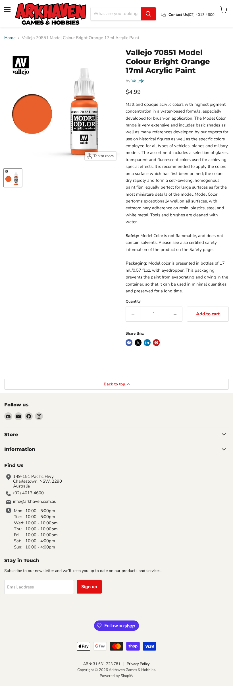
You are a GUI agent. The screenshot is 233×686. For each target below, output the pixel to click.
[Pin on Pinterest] (156, 342)
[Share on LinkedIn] (147, 342)
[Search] (148, 13)
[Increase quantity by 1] (175, 314)
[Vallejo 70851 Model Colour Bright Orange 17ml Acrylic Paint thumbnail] (13, 178)
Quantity (133, 301)
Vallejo (138, 81)
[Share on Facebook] (129, 342)
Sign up (89, 587)
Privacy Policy (138, 663)
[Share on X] (138, 342)
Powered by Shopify (116, 675)
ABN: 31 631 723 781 (101, 663)
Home (10, 37)
